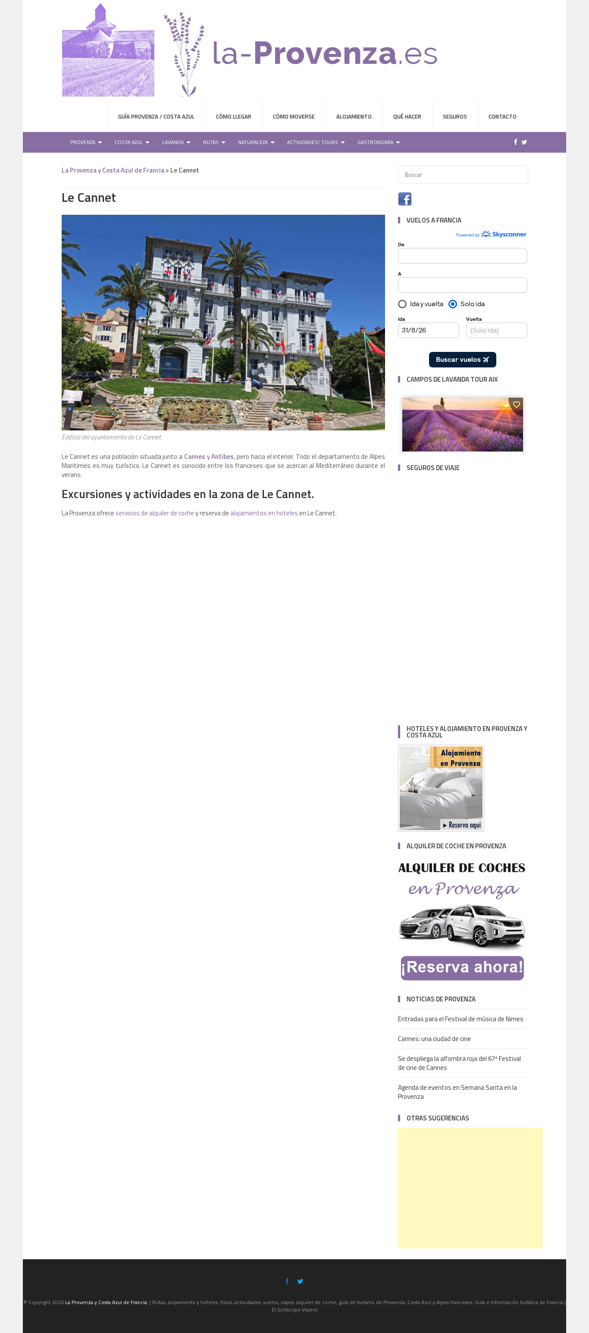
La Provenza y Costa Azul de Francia (113, 170)
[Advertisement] (470, 1188)
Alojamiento (354, 116)
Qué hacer (407, 116)
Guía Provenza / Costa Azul (156, 116)
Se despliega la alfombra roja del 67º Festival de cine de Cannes (459, 1063)
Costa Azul (129, 142)
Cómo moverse (294, 116)
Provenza (82, 142)
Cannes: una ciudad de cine (434, 1039)
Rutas (211, 142)
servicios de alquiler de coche (155, 513)
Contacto (503, 116)
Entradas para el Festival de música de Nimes (460, 1019)
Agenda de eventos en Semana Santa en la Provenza (457, 1091)
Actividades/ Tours (312, 142)
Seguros (455, 116)
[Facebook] (513, 142)
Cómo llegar (233, 116)
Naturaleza (253, 142)
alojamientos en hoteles (264, 513)
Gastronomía (375, 142)
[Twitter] (522, 142)
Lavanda (173, 142)
